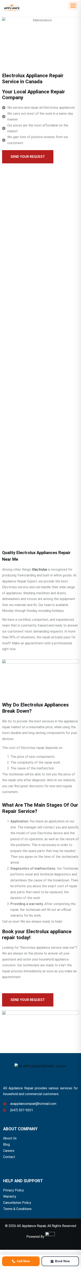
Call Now (23, 1261)
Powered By (35, 1237)
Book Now (62, 1261)
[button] (73, 5)
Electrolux (39, 569)
